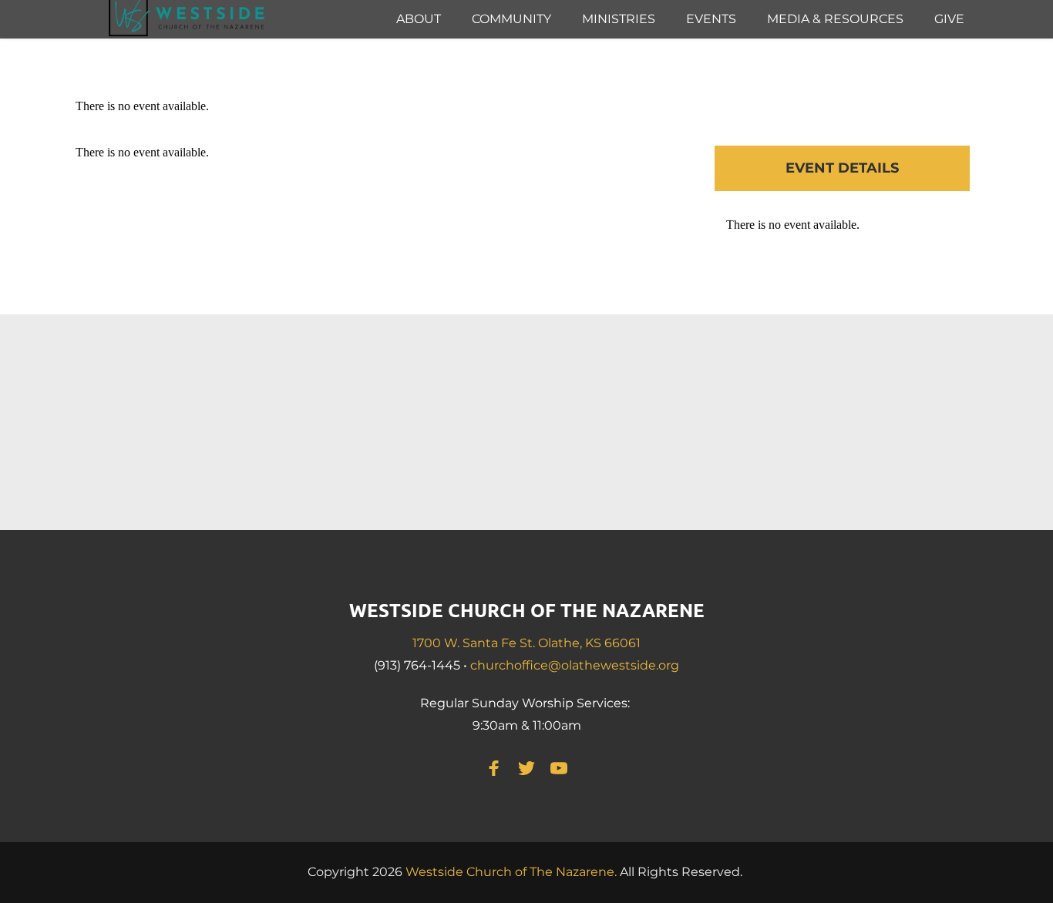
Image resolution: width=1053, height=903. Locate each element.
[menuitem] (418, 19)
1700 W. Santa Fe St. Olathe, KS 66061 (526, 643)
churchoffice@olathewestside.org (574, 665)
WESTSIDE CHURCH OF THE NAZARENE (527, 610)
